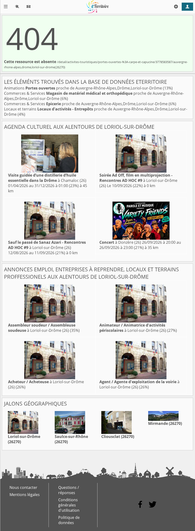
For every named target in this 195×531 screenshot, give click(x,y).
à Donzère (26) (120, 242)
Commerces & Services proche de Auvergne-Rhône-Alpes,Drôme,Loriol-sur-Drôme (86, 103)
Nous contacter (23, 487)
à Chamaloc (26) (47, 178)
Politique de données (69, 520)
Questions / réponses (68, 490)
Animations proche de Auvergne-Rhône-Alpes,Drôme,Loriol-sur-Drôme (83, 88)
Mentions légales (25, 494)
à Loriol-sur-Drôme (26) (138, 180)
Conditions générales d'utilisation (68, 505)
